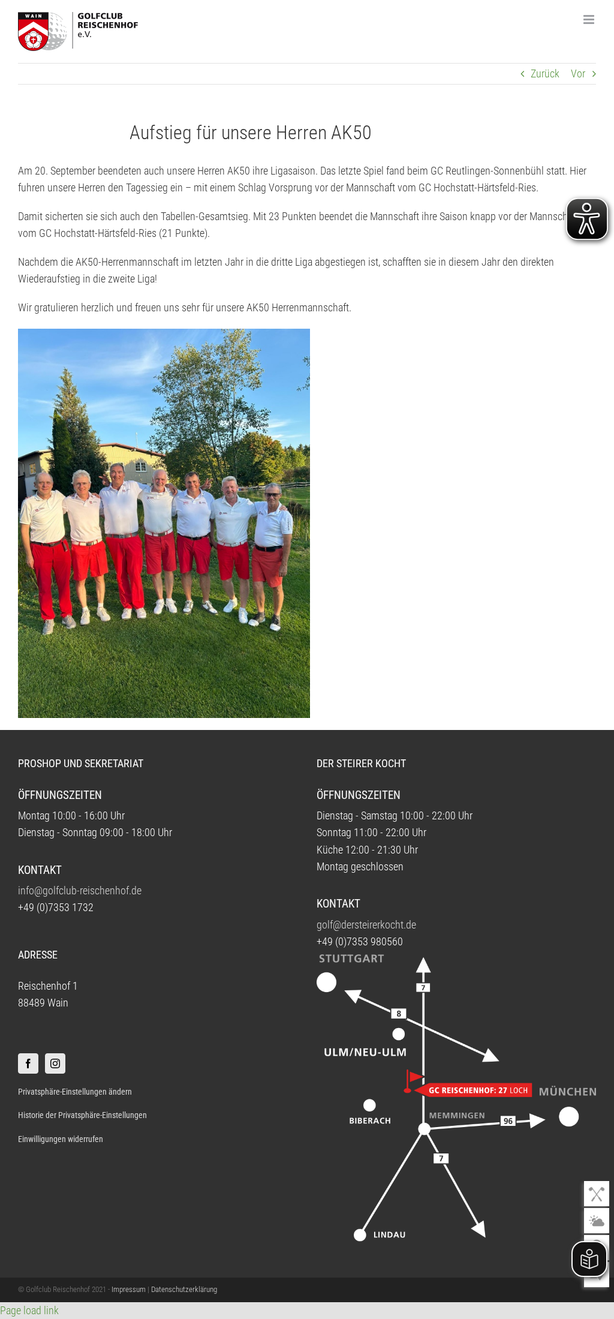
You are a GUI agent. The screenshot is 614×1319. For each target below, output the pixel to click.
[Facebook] (28, 1063)
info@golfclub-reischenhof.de (80, 891)
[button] (157, 1092)
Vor (578, 74)
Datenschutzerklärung (184, 1289)
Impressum (129, 1289)
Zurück (545, 74)
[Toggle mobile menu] (589, 19)
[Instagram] (55, 1063)
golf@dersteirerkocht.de (366, 925)
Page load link (29, 1311)
